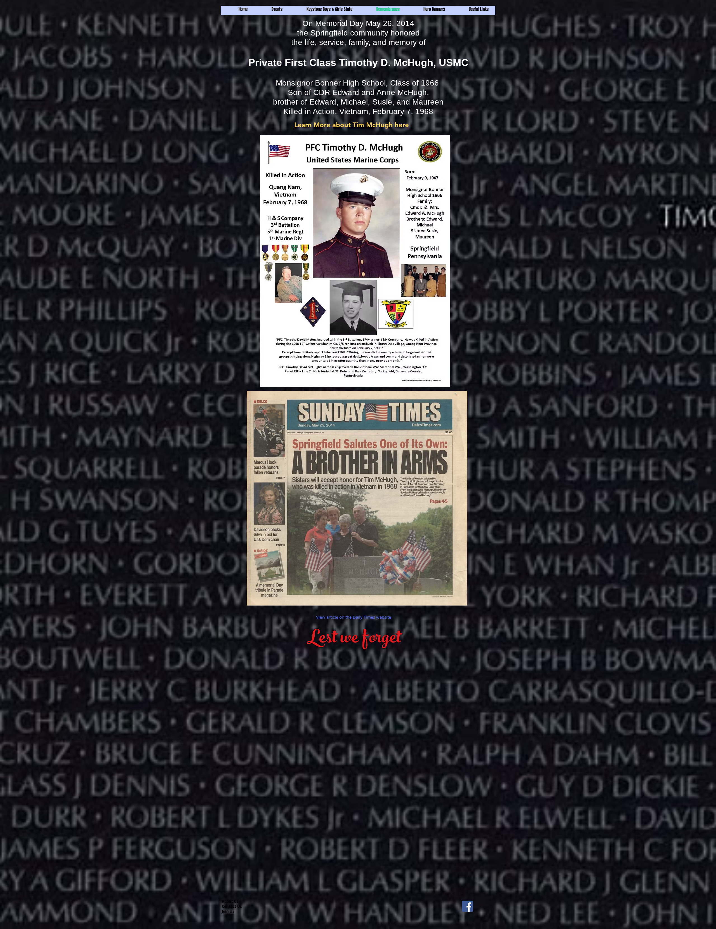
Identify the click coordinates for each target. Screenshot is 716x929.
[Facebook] (467, 906)
